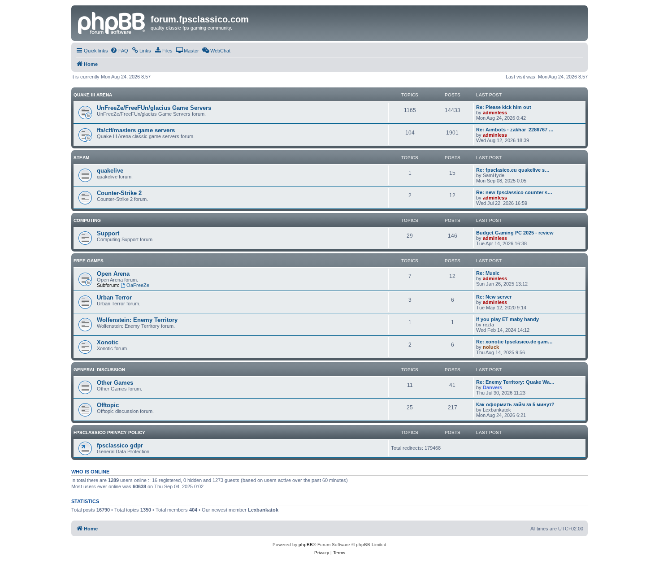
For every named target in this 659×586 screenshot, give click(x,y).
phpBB (306, 544)
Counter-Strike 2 (119, 193)
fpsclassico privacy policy (109, 432)
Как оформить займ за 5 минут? (515, 404)
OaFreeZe (137, 285)
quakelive (110, 170)
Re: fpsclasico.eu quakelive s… (513, 170)
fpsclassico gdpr (120, 445)
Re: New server (494, 297)
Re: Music (487, 273)
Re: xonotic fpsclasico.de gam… (514, 341)
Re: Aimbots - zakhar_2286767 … (515, 129)
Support (108, 233)
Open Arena (113, 273)
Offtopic (108, 405)
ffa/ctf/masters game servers (136, 130)
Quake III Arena (93, 94)
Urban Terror (114, 297)
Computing (87, 220)
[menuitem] (119, 50)
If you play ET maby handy (507, 319)
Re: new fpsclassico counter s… (514, 192)
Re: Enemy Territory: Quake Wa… (515, 382)
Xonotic (107, 342)
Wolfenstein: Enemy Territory (137, 320)
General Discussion (99, 369)
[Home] (112, 22)
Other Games (115, 382)
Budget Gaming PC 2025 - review (515, 232)
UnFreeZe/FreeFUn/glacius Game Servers (154, 107)
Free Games (89, 260)
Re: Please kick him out (503, 107)
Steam (81, 157)
